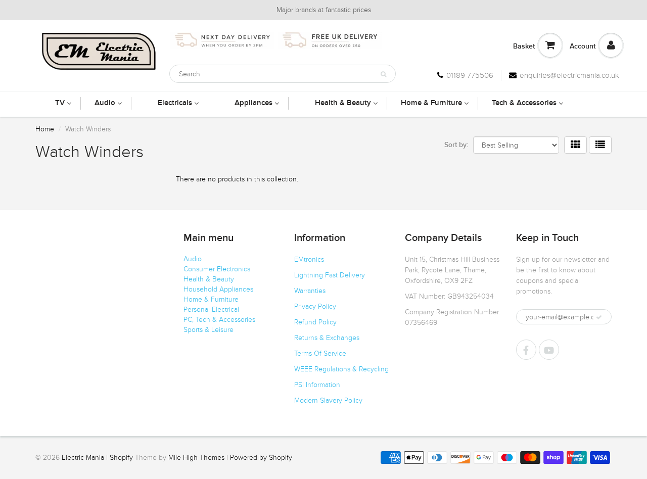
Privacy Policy (315, 306)
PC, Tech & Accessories (219, 319)
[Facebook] (526, 350)
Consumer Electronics (216, 269)
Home (44, 129)
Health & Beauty (208, 279)
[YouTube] (549, 350)
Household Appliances (218, 289)
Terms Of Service (320, 353)
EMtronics (309, 259)
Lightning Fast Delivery (329, 275)
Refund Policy (315, 322)
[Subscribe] (599, 317)
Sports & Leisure (208, 329)
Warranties (310, 290)
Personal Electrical (211, 309)
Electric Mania (83, 457)
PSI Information (317, 384)
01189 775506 (469, 75)
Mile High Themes (196, 457)
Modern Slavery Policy (328, 400)
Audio (192, 259)
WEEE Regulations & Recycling (341, 369)
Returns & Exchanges (326, 337)
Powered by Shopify (261, 457)
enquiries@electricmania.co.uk (569, 75)
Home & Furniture (211, 299)
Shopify (121, 457)
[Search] (383, 74)
